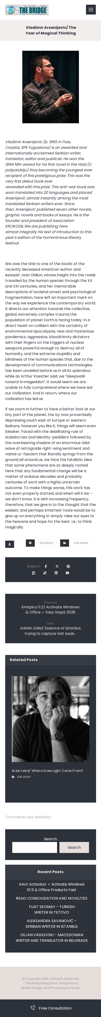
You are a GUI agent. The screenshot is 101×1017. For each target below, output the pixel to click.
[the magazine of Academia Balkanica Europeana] (27, 10)
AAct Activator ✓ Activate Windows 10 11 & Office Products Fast (52, 887)
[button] (91, 10)
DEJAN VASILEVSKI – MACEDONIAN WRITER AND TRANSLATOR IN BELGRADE (52, 937)
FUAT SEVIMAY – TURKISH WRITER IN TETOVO (52, 909)
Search (50, 839)
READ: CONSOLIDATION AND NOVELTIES (51, 898)
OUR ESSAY (81, 543)
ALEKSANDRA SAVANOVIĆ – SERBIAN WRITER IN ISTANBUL (52, 923)
